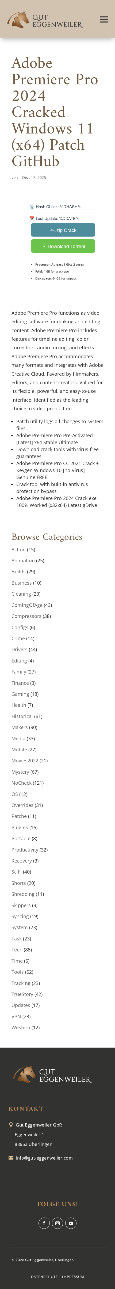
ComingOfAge (27, 605)
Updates (20, 1005)
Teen (16, 949)
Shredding (22, 894)
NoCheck (21, 783)
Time (17, 961)
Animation (23, 560)
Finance (20, 683)
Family (18, 671)
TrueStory (22, 994)
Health (18, 705)
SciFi (16, 871)
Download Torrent (65, 245)
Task (16, 938)
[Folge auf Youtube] (70, 1223)
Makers (19, 727)
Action (18, 549)
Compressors (26, 616)
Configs (19, 627)
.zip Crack (65, 229)
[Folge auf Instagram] (57, 1223)
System (19, 927)
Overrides (22, 805)
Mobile (19, 749)
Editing (19, 660)
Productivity (24, 849)
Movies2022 (24, 760)
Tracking (20, 983)
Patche (19, 816)
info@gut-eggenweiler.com (44, 1158)
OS (14, 794)
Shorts (18, 883)
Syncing (20, 916)
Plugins (19, 827)
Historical (22, 716)
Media (18, 738)
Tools (17, 972)
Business (21, 583)
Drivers (19, 649)
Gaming (20, 694)
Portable (20, 838)
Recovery (21, 860)
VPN (16, 1016)
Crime (18, 638)
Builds (18, 571)
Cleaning (21, 594)
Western (20, 1027)
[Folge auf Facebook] (44, 1223)
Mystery (20, 772)
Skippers (21, 905)
